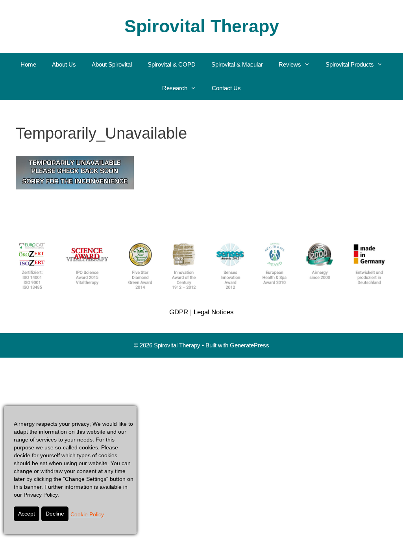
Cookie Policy (87, 514)
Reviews (290, 64)
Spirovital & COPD (172, 64)
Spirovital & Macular (237, 64)
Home (28, 64)
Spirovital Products (349, 64)
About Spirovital (112, 64)
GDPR (178, 312)
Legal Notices (214, 312)
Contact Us (226, 88)
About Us (64, 64)
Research (174, 88)
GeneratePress (249, 345)
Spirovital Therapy (201, 26)
